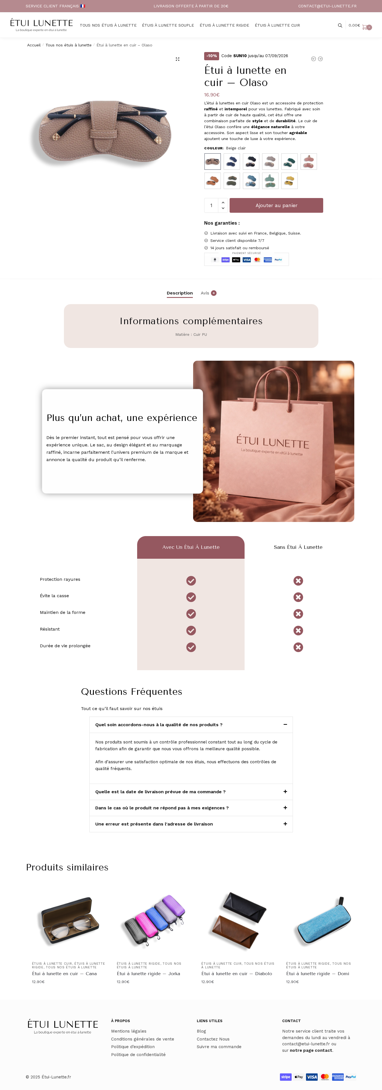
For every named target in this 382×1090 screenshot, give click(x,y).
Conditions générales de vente (142, 1039)
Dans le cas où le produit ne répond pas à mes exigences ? (162, 807)
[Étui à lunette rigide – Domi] (324, 920)
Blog (201, 1031)
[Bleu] (231, 161)
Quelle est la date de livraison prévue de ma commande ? (160, 791)
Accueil (34, 45)
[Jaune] (289, 180)
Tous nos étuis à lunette (69, 45)
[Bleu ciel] (251, 180)
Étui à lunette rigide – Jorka (148, 973)
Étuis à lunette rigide (138, 964)
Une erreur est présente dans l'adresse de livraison (154, 824)
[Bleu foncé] (251, 161)
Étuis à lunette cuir (52, 964)
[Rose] (308, 161)
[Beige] (212, 180)
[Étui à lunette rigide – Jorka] (155, 920)
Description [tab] (180, 293)
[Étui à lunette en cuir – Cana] (70, 920)
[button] (177, 59)
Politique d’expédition (133, 1046)
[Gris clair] (270, 161)
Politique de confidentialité (138, 1054)
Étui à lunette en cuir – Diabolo (236, 973)
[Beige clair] (212, 161)
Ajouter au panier (276, 205)
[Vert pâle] (270, 180)
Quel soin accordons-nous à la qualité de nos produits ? (159, 724)
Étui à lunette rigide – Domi (317, 973)
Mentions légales (128, 1031)
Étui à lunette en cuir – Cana (64, 973)
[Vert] (231, 180)
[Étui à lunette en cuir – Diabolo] (239, 920)
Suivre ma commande (219, 1046)
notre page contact (311, 1050)
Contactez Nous (213, 1039)
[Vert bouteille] (289, 161)
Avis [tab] (205, 293)
